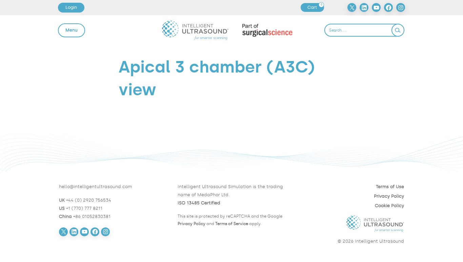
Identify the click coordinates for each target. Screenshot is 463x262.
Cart (315, 7)
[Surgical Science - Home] (267, 30)
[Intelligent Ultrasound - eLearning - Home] (195, 30)
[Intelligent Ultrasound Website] (350, 223)
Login (71, 7)
